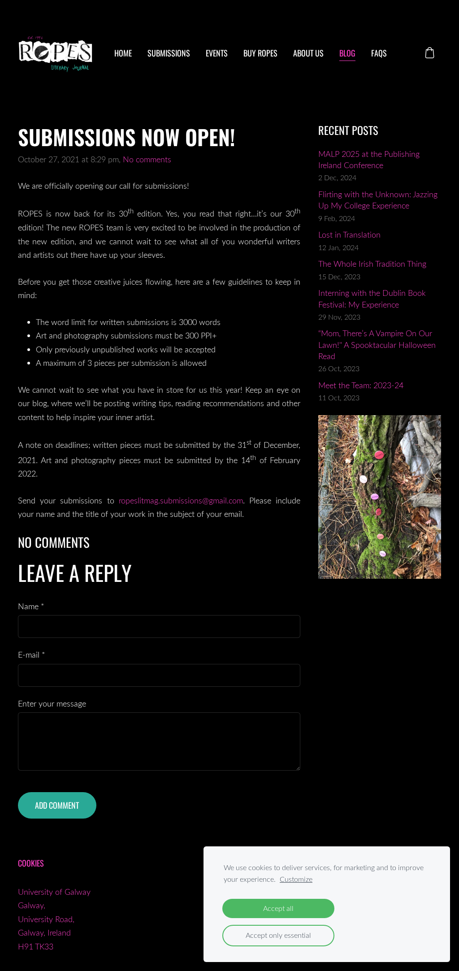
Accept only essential (278, 935)
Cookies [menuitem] (31, 863)
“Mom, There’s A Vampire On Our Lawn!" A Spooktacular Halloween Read (377, 344)
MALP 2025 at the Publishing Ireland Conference (369, 159)
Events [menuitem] (217, 53)
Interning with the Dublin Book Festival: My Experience (372, 298)
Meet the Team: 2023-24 (360, 385)
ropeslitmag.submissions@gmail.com (181, 500)
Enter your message (52, 703)
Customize (296, 879)
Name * (31, 606)
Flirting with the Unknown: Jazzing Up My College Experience (377, 200)
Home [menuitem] (123, 53)
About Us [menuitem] (308, 53)
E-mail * (31, 654)
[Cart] (430, 52)
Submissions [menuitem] (168, 53)
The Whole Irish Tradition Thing (372, 263)
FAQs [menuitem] (379, 53)
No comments (147, 159)
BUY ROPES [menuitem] (260, 53)
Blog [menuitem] (347, 53)
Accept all (278, 908)
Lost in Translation (349, 234)
